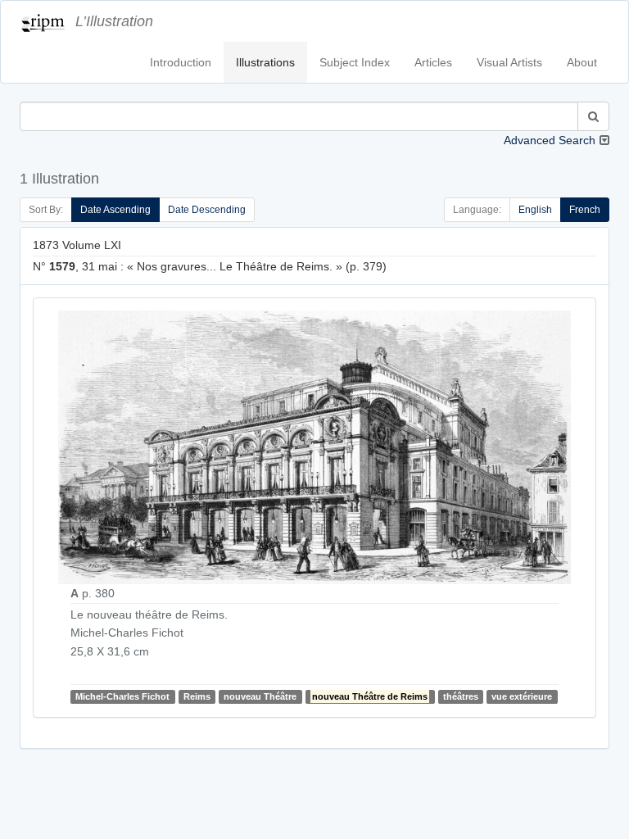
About (582, 62)
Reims (196, 696)
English (535, 209)
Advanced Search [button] (549, 140)
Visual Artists (509, 62)
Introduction (180, 62)
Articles (433, 62)
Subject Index (354, 62)
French (584, 209)
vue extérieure (521, 696)
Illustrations (265, 62)
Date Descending (207, 209)
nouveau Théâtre (260, 696)
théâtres (460, 696)
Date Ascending (115, 209)
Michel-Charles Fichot (122, 696)
